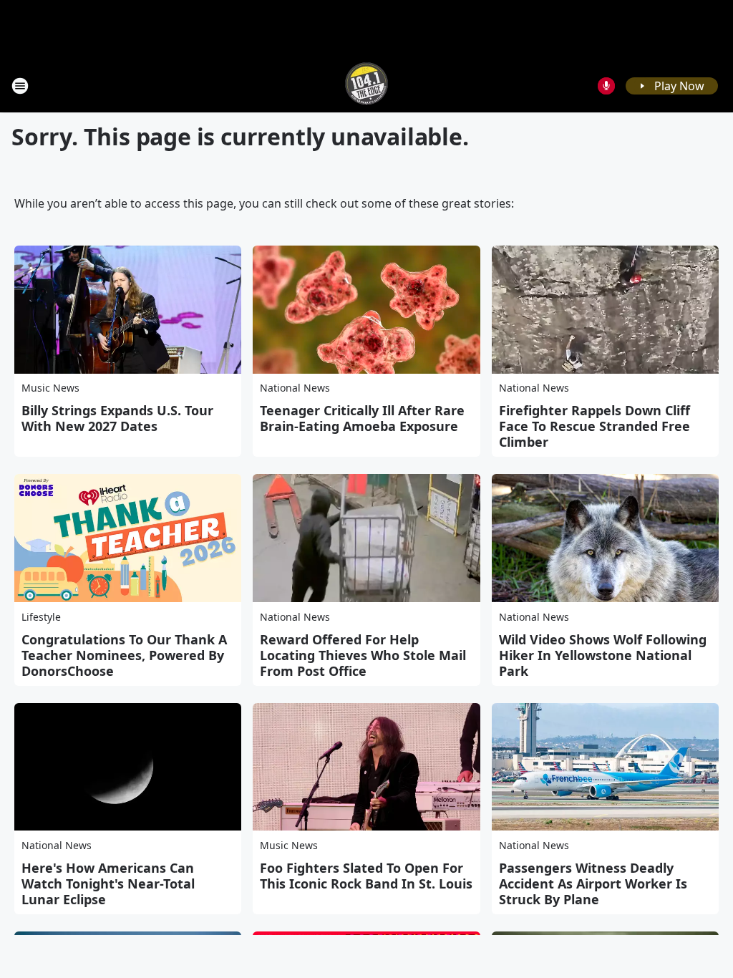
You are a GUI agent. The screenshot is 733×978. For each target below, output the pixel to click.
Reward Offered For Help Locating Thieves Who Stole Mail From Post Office (363, 655)
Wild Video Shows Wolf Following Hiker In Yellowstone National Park (603, 655)
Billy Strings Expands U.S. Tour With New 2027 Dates (117, 418)
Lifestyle (41, 617)
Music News (50, 387)
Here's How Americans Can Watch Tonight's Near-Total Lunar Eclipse (108, 883)
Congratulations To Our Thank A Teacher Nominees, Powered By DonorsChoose (124, 655)
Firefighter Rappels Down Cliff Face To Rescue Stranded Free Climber (594, 426)
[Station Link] (366, 85)
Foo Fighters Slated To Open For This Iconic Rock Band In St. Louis (366, 875)
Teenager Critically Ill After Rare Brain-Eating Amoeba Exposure (362, 418)
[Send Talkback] (606, 86)
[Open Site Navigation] (20, 86)
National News (295, 387)
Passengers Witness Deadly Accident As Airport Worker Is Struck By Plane (593, 883)
